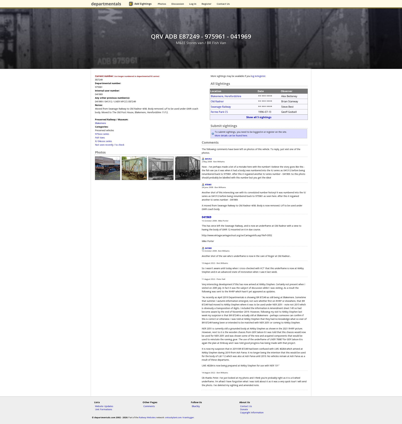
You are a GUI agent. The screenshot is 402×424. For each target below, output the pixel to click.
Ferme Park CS (219, 112)
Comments (149, 406)
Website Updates (104, 406)
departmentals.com (106, 4)
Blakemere (100, 123)
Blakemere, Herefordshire (226, 96)
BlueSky (196, 406)
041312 (208, 159)
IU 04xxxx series (103, 141)
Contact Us (223, 3)
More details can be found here (231, 135)
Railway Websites (147, 417)
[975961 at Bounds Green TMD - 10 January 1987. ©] (187, 179)
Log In (192, 3)
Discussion (177, 3)
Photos (162, 3)
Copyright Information (251, 412)
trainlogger (188, 417)
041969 (206, 217)
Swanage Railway (221, 106)
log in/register (258, 76)
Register (206, 3)
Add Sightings (143, 3)
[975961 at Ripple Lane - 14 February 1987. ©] (161, 179)
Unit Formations (103, 409)
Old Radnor (217, 101)
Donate (244, 409)
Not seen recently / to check (109, 144)
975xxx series (102, 133)
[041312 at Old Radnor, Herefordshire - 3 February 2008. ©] (107, 179)
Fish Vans (100, 137)
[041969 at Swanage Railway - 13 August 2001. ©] (134, 179)
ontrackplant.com (173, 417)
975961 (208, 184)
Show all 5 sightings (258, 117)
